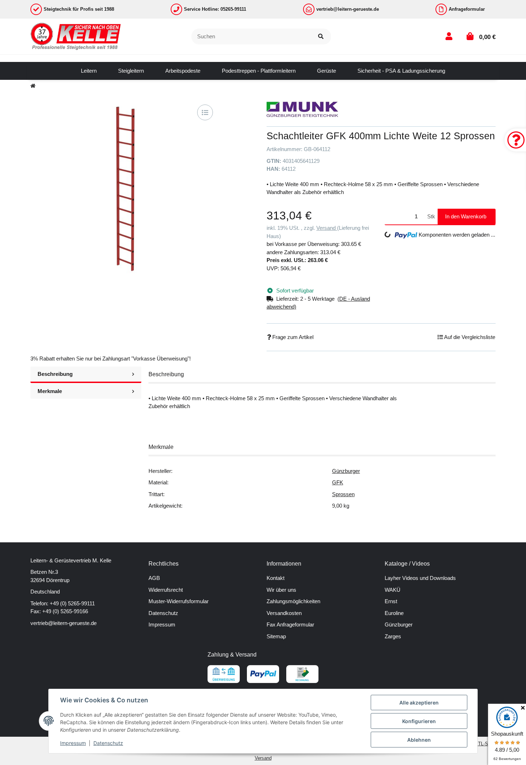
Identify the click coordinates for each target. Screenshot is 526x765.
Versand (326, 228)
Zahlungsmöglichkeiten (293, 601)
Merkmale (50, 391)
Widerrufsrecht (165, 590)
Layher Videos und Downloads (420, 578)
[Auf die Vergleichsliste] (205, 112)
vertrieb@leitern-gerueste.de (63, 623)
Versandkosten (284, 613)
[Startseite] (32, 86)
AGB (154, 578)
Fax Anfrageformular (290, 624)
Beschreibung (55, 374)
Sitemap (276, 636)
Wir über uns (281, 590)
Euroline (394, 613)
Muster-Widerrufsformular (178, 601)
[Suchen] (321, 37)
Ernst (391, 601)
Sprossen (343, 494)
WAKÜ (392, 590)
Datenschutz (163, 613)
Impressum (161, 624)
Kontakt (275, 578)
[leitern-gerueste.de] (76, 36)
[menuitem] (88, 71)
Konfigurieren (419, 721)
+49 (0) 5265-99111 (72, 603)
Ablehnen (419, 740)
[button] (448, 36)
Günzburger (346, 471)
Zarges (393, 636)
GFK (337, 482)
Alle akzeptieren (419, 702)
